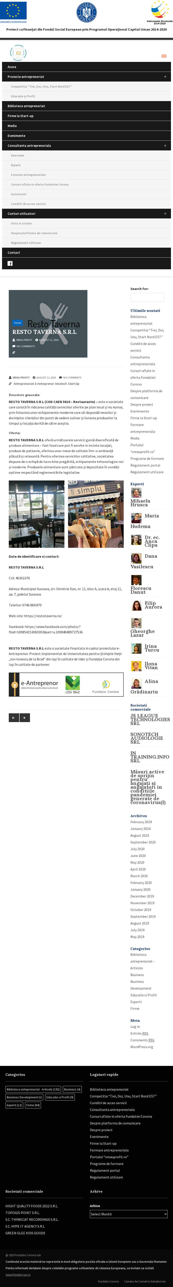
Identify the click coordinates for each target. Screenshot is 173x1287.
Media (12, 126)
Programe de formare (147, 458)
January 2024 (140, 828)
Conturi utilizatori (21, 213)
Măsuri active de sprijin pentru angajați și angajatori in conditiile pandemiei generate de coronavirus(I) (148, 786)
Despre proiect (141, 404)
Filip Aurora (153, 605)
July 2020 (137, 849)
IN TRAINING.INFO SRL (149, 757)
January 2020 (140, 889)
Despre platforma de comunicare (34, 233)
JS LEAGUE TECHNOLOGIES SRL (150, 719)
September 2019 (143, 916)
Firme (17, 322)
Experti (16, 165)
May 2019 (137, 936)
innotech (60, 358)
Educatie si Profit (143, 995)
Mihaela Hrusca (140, 503)
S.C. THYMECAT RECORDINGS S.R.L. (32, 1219)
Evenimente (16, 136)
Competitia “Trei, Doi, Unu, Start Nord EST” (41, 86)
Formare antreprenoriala (28, 175)
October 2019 (140, 909)
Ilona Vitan (151, 665)
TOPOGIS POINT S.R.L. (22, 1212)
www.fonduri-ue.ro (18, 1275)
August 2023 (139, 835)
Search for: (139, 288)
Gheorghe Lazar (142, 633)
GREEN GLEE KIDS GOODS (25, 1233)
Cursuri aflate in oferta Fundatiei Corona (40, 184)
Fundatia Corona (108, 1281)
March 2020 (139, 876)
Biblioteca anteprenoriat (26, 106)
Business (137, 974)
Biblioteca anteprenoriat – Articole (142, 961)
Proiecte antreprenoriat (26, 77)
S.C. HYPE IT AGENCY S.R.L (25, 1226)
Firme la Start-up (20, 116)
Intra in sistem (21, 223)
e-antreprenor (44, 358)
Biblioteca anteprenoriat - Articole (33, 1089)
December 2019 (142, 896)
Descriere (17, 155)
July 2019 (137, 930)
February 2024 (141, 822)
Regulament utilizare (26, 243)
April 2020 (138, 869)
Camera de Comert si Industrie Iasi (145, 1281)
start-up (73, 358)
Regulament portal (145, 465)
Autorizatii (18, 194)
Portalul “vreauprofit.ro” (109, 1157)
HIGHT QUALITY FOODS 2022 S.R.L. (31, 1206)
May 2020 (137, 862)
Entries (139, 1033)
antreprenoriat (23, 358)
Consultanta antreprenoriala (29, 145)
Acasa (12, 67)
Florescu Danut (140, 590)
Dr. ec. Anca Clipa (152, 541)
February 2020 (141, 882)
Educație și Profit (23, 96)
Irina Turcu (152, 648)
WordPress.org (141, 1047)
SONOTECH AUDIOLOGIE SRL (146, 738)
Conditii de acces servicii (28, 204)
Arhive (95, 1205)
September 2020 (143, 842)
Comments (142, 1040)
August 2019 (139, 923)
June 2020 (138, 855)
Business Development (24, 1097)
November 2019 (142, 903)
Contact (14, 252)
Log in (135, 1026)
